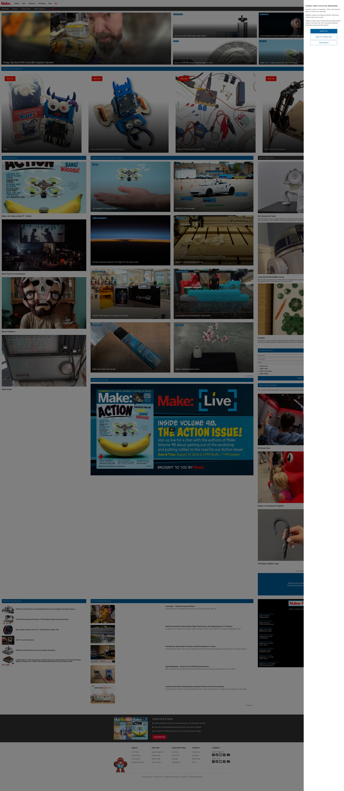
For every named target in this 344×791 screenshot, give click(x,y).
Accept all (324, 31)
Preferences (324, 43)
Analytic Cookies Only (324, 37)
